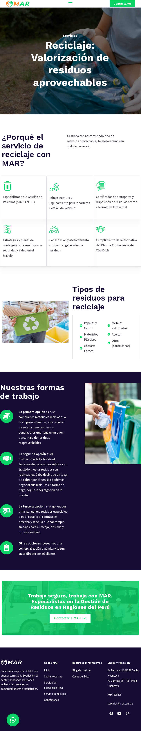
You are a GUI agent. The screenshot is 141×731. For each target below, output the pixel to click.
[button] (70, 3)
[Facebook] (111, 713)
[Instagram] (127, 713)
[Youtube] (119, 713)
